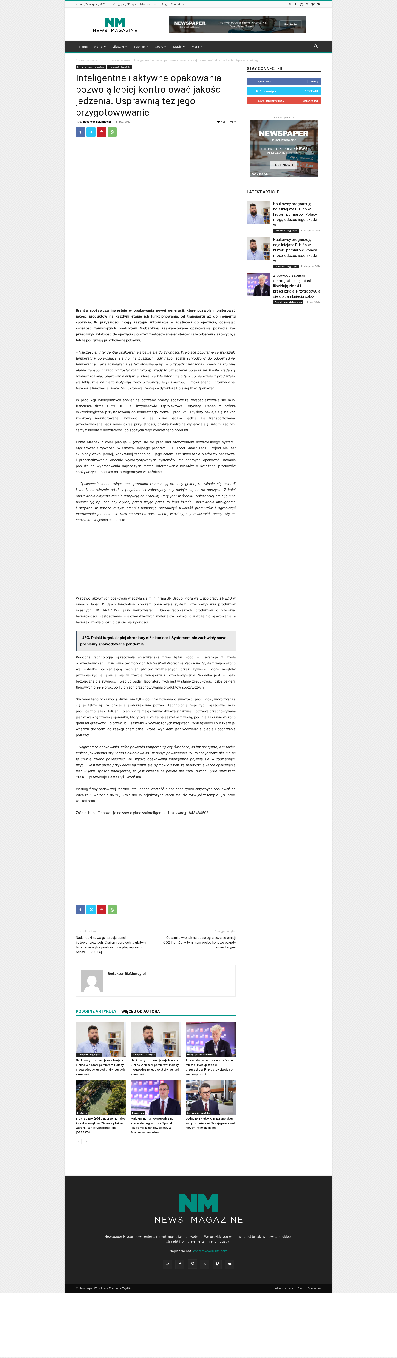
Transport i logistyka (119, 66)
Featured (82, 1112)
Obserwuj (311, 91)
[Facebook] (295, 4)
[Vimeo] (312, 4)
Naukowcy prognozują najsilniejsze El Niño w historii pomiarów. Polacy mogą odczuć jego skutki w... (295, 214)
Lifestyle (118, 47)
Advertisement (148, 4)
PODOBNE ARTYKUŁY (96, 1011)
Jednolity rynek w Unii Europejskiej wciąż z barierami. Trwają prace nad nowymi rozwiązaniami (210, 1123)
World (98, 47)
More (195, 47)
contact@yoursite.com (210, 1251)
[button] (315, 47)
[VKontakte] (318, 4)
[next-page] (86, 1141)
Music (177, 47)
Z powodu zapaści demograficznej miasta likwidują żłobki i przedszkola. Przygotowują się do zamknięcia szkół (296, 286)
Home (83, 47)
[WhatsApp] (112, 132)
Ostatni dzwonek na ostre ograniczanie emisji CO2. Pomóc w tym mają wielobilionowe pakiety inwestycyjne (199, 942)
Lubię (314, 81)
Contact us (177, 4)
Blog (164, 4)
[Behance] (289, 4)
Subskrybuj (310, 100)
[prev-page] (79, 1141)
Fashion (139, 47)
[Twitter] (307, 4)
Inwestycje (138, 1112)
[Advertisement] (156, 273)
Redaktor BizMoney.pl (97, 121)
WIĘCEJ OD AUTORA (140, 1011)
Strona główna (85, 60)
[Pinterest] (101, 132)
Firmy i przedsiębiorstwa (114, 60)
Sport (159, 47)
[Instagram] (301, 4)
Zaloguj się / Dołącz (124, 4)
